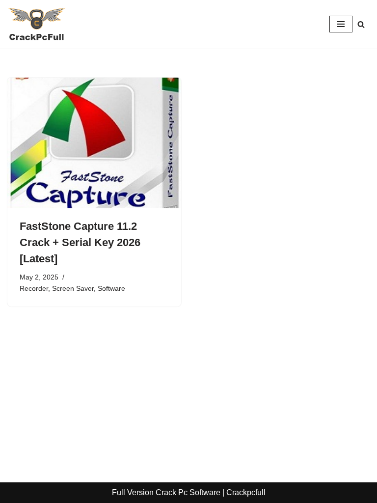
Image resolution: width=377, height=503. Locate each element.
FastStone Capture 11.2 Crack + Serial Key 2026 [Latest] (80, 242)
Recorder (34, 288)
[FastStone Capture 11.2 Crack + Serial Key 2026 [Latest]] (94, 143)
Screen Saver (73, 288)
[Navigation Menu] (340, 24)
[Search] (361, 24)
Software (111, 288)
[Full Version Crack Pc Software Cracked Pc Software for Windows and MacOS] (36, 24)
